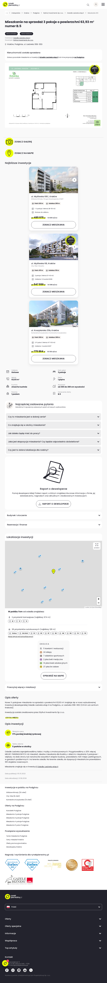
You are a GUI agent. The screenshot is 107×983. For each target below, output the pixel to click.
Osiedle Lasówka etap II (48, 57)
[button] (74, 180)
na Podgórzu (79, 57)
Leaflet (87, 607)
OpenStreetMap (96, 607)
